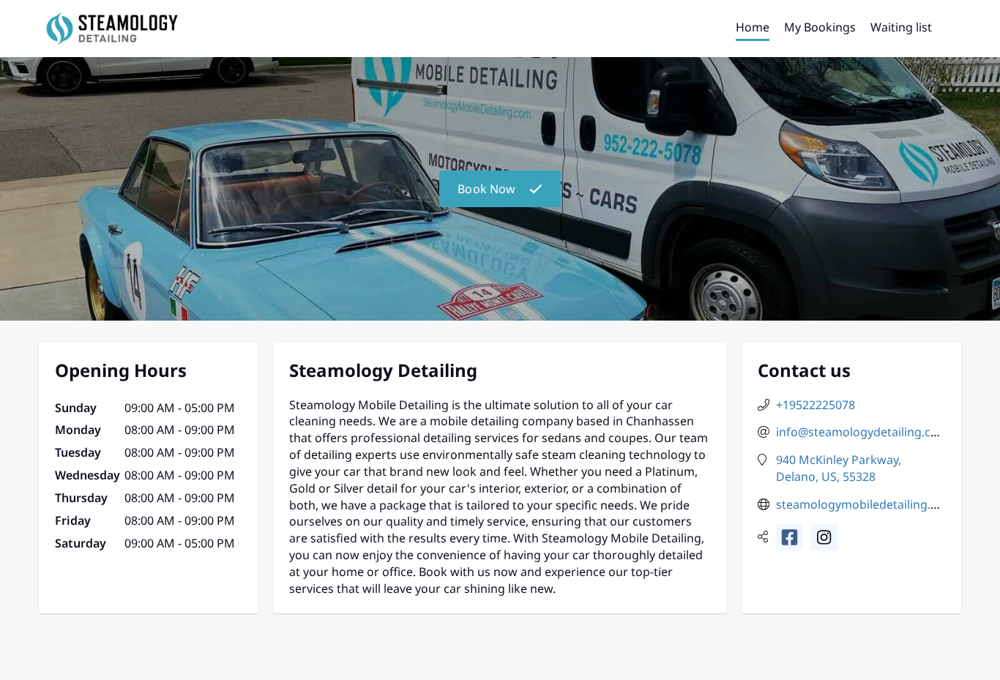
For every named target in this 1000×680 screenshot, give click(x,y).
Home (752, 27)
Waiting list (901, 27)
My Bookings (820, 27)
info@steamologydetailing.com (862, 432)
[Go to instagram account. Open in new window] (824, 537)
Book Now (486, 189)
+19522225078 (815, 405)
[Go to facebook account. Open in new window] (789, 537)
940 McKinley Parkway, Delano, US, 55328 (838, 468)
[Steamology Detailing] (112, 28)
